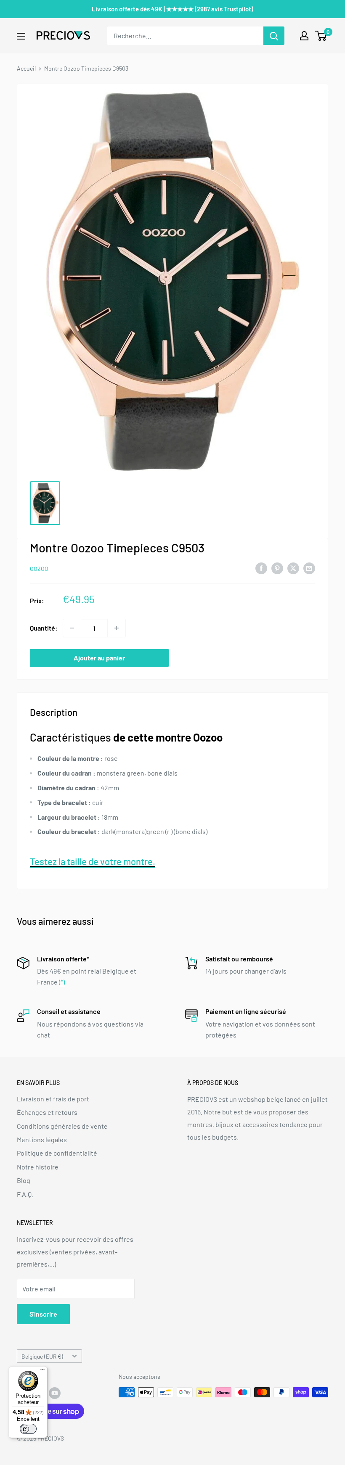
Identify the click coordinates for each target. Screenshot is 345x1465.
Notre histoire (37, 1167)
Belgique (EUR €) (42, 1356)
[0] (321, 36)
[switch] (28, 1429)
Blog (23, 1180)
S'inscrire (43, 1314)
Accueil (26, 68)
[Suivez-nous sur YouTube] (55, 1393)
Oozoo (39, 568)
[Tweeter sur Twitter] (293, 567)
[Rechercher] (273, 35)
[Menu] (42, 1371)
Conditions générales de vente (62, 1126)
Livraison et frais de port (53, 1099)
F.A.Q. (25, 1194)
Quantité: (44, 628)
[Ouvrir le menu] (21, 36)
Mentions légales (42, 1139)
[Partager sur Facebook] (261, 567)
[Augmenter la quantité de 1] (116, 628)
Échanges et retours (47, 1112)
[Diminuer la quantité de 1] (72, 628)
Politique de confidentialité (57, 1153)
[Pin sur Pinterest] (277, 567)
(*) (62, 982)
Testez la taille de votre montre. (92, 861)
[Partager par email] (309, 567)
